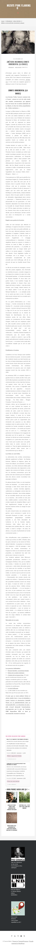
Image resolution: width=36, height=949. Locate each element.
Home (2, 21)
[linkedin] (15, 936)
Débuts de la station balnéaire (16, 673)
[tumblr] (18, 936)
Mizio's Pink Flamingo (19, 6)
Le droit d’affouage (13, 688)
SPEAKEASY (9, 21)
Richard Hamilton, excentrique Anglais (18, 670)
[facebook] (11, 936)
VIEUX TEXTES (17, 21)
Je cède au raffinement (11, 784)
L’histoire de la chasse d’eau (15, 675)
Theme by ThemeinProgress (20, 941)
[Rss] (24, 936)
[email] (21, 936)
